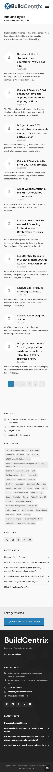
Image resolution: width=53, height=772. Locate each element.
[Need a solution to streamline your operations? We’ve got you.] (9, 57)
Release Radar (41, 510)
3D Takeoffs (10, 454)
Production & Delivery (24, 501)
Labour (8, 492)
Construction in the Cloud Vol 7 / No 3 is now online (25, 562)
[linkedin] (12, 539)
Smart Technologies (13, 519)
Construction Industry (26, 479)
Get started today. (12, 654)
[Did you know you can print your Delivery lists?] (9, 164)
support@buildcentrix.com (19, 435)
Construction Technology (36, 484)
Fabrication (28, 488)
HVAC (37, 488)
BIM (28, 459)
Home (6, 20)
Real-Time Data (27, 510)
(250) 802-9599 (14, 430)
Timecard (21, 523)
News (13, 20)
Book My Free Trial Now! (26, 621)
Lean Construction (21, 492)
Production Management (15, 506)
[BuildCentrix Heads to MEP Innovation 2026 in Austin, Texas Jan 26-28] (9, 259)
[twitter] (6, 539)
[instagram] (24, 539)
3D (7, 450)
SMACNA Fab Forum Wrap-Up (16, 587)
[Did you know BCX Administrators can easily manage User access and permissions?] (9, 128)
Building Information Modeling (17, 471)
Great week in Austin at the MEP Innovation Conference (31, 192)
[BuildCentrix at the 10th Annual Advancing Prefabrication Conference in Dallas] (9, 224)
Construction (10, 479)
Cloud (23, 475)
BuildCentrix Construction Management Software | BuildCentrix (25, 465)
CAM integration (12, 475)
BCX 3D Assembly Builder (15, 459)
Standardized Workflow (33, 519)
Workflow (31, 523)
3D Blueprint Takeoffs (18, 450)
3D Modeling (34, 450)
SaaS (19, 514)
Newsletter (16, 497)
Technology (10, 523)
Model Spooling (36, 492)
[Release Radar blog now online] (9, 319)
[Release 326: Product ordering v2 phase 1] (9, 291)
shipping (27, 514)
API (28, 454)
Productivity (32, 506)
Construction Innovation (15, 484)
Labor (44, 488)
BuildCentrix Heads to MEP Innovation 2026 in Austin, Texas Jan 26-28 (32, 260)
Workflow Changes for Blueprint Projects (21, 581)
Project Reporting (12, 510)
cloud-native (32, 475)
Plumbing (9, 501)
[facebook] (18, 539)
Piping (25, 497)
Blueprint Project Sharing (14, 557)
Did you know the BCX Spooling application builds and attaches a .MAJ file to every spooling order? (31, 351)
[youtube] (30, 539)
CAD (33, 471)
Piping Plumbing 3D (38, 497)
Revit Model (10, 514)
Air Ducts (20, 454)
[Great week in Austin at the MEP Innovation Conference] (9, 192)
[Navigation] (47, 6)
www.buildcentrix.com (18, 695)
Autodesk (35, 454)
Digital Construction (13, 488)
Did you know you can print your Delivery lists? (24, 576)
